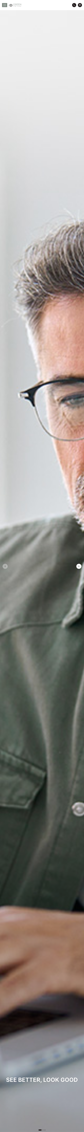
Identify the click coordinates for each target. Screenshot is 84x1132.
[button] (4, 5)
